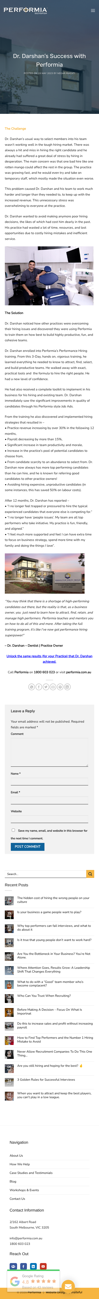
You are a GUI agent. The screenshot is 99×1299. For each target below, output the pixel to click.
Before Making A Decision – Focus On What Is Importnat (49, 1012)
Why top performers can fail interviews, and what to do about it (54, 928)
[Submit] (90, 874)
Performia (34, 1292)
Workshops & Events (24, 1190)
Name (16, 774)
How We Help (20, 1164)
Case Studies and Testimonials (31, 1173)
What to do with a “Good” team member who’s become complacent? (50, 984)
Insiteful (76, 1292)
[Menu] (93, 11)
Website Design (56, 1292)
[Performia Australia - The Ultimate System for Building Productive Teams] (26, 11)
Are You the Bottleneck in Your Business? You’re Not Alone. (53, 956)
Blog (13, 1181)
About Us (16, 1156)
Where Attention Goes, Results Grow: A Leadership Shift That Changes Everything (53, 970)
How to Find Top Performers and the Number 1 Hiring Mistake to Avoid (55, 1040)
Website (16, 811)
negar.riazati (66, 73)
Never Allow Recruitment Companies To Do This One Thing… (54, 1054)
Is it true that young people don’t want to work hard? (54, 940)
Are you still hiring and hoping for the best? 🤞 (50, 1066)
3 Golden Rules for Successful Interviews (46, 1080)
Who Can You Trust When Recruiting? (44, 996)
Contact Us (17, 1199)
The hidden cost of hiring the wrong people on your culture (53, 900)
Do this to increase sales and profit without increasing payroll (55, 1026)
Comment (17, 734)
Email (15, 792)
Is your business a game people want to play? (49, 912)
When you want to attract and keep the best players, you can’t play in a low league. (54, 1095)
